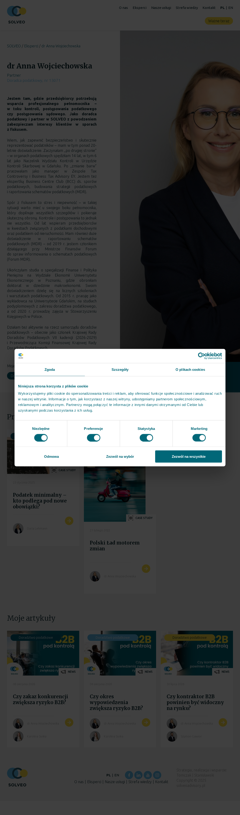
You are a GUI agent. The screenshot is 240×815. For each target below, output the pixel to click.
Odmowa (51, 456)
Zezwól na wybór (120, 456)
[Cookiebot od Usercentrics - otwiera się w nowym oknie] (201, 355)
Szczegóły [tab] (120, 369)
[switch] (93, 437)
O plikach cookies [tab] (190, 369)
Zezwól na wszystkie (189, 456)
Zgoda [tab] (50, 369)
